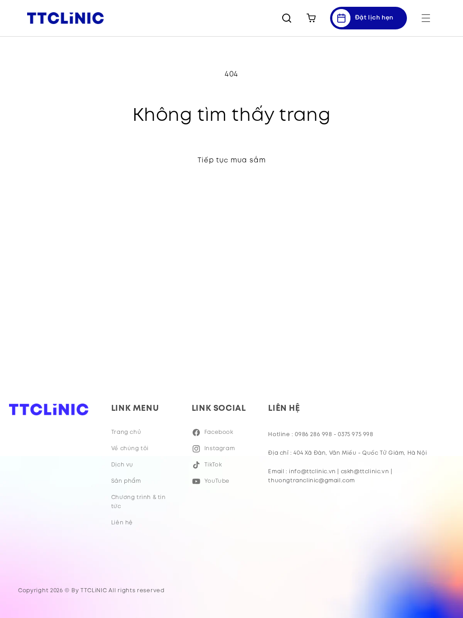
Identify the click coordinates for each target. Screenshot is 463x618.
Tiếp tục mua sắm (232, 160)
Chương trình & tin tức (138, 502)
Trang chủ (126, 432)
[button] (426, 18)
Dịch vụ (122, 464)
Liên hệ (122, 522)
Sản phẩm (126, 481)
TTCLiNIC (93, 590)
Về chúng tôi (130, 448)
